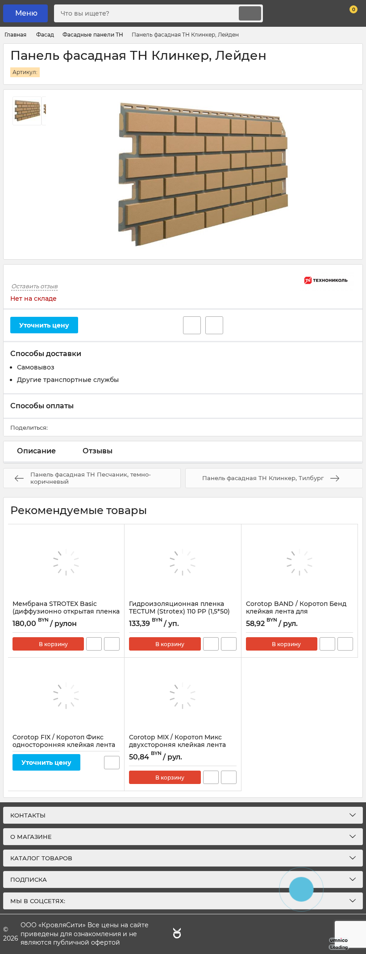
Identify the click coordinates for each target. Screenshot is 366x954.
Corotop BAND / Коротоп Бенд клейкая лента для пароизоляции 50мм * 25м (296, 611)
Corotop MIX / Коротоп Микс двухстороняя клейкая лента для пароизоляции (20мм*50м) (180, 745)
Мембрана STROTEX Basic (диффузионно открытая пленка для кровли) (66, 611)
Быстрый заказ (94, 644)
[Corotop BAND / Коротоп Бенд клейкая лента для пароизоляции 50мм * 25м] (299, 562)
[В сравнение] (214, 325)
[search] (250, 13)
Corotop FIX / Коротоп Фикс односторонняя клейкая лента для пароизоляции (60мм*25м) (63, 745)
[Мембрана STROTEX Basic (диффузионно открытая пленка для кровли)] (66, 562)
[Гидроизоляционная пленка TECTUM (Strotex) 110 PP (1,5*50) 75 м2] (182, 562)
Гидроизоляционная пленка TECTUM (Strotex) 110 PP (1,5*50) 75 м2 (179, 611)
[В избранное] (192, 325)
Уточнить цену (44, 325)
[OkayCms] (176, 934)
